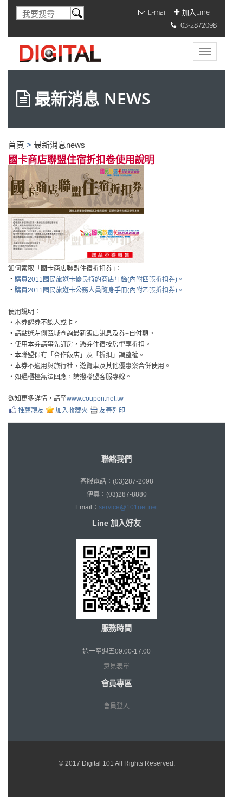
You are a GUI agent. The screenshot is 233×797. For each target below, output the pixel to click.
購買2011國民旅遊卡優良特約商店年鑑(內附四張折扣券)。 (99, 279)
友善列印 (112, 410)
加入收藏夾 (71, 410)
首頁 (16, 144)
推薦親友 (31, 410)
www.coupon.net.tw (95, 398)
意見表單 (116, 666)
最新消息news (59, 144)
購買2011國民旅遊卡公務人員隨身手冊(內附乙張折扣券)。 (99, 290)
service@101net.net (128, 507)
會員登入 (116, 706)
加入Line (196, 12)
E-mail (157, 12)
